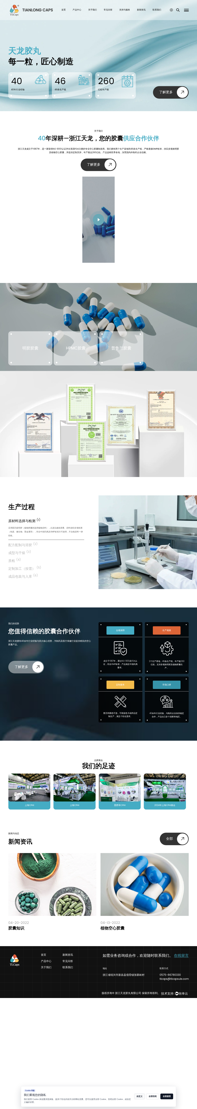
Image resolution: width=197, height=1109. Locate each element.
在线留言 (181, 956)
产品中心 (77, 10)
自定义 (140, 1096)
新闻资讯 (141, 10)
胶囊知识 (16, 928)
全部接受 (167, 1096)
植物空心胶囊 (113, 928)
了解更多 (166, 92)
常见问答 (108, 10)
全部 (169, 838)
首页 (63, 10)
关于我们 (92, 10)
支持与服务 (124, 10)
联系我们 (157, 10)
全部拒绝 (153, 1096)
